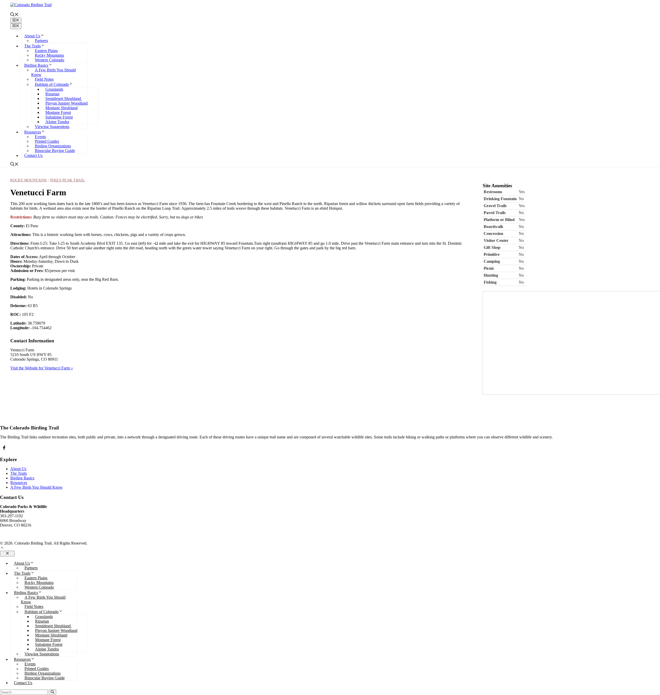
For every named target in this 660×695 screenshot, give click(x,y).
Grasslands (54, 89)
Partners (41, 40)
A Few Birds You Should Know (36, 487)
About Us (32, 36)
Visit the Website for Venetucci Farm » (41, 368)
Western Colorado (49, 60)
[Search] (52, 692)
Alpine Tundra (57, 122)
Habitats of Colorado (52, 84)
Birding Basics (36, 65)
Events (40, 136)
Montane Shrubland (61, 108)
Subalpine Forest (59, 117)
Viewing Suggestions (52, 126)
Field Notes (44, 79)
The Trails (32, 46)
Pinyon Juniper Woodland (66, 103)
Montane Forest (58, 112)
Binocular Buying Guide (55, 150)
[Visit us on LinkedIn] (4, 448)
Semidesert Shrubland (63, 98)
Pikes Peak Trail (67, 180)
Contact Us (33, 155)
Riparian (52, 94)
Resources (32, 132)
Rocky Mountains (49, 55)
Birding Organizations (53, 146)
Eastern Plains (46, 50)
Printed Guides (47, 141)
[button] (14, 15)
